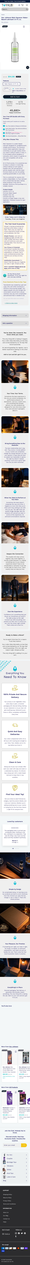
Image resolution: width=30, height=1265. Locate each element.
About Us (5, 1212)
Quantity (6, 88)
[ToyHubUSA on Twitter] (22, 1233)
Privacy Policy (7, 1200)
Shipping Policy (7, 1194)
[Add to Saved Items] (23, 27)
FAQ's (4, 1222)
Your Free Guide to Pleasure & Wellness (16, 126)
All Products (13, 1087)
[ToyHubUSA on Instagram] (16, 1233)
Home (2, 14)
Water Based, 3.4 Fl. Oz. (11, 84)
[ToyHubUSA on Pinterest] (25, 1233)
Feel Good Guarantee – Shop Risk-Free (16, 136)
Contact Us (7, 237)
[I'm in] (24, 1145)
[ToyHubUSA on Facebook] (19, 1233)
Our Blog (5, 1215)
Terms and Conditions (9, 1204)
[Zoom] (27, 67)
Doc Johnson (4, 22)
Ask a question (8, 323)
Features (6, 81)
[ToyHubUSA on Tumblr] (16, 1236)
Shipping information (10, 315)
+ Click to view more (11, 303)
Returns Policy (7, 1197)
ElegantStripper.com (16, 132)
